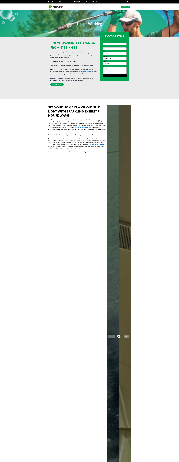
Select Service (105, 56)
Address (104, 61)
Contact (111, 7)
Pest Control (102, 7)
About (81, 7)
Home (75, 7)
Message (104, 66)
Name (104, 42)
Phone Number (106, 51)
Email (104, 46)
